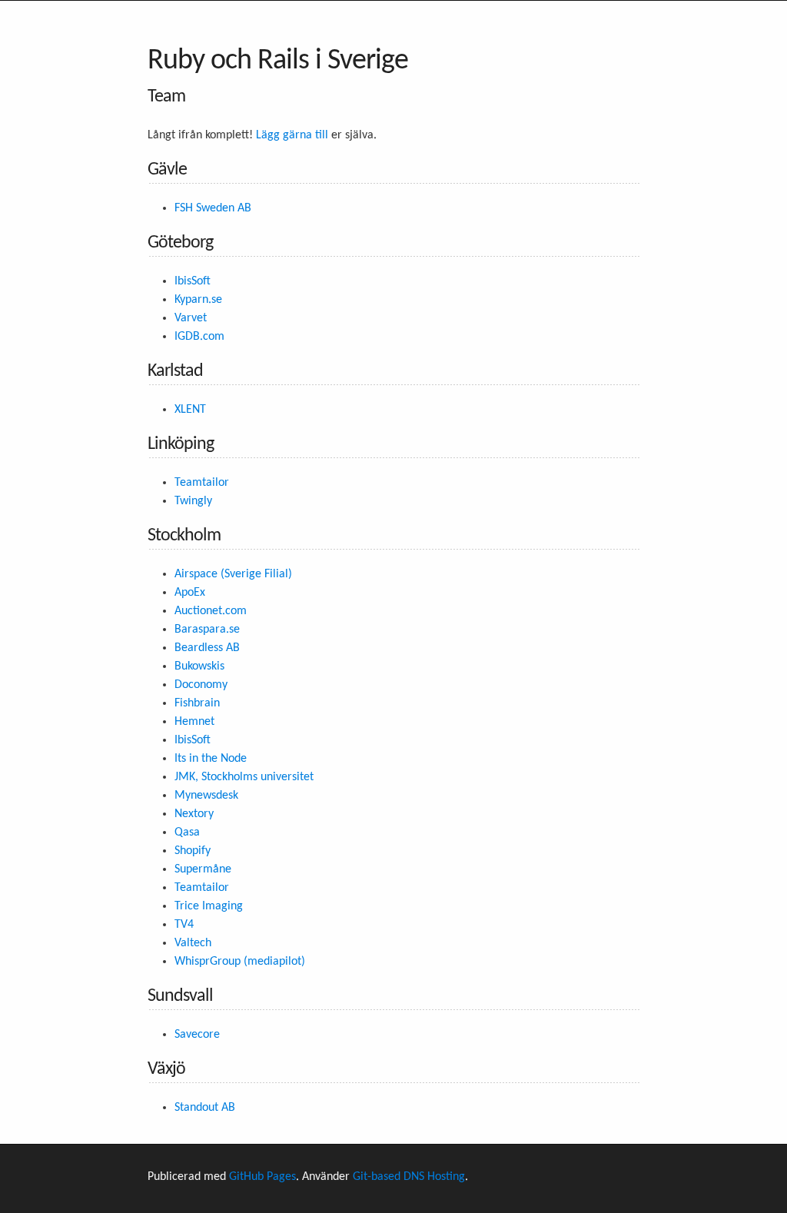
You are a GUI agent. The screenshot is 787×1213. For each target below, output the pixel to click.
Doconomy (200, 685)
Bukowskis (199, 666)
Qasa (187, 832)
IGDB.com (199, 337)
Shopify (192, 851)
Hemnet (194, 722)
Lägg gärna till (292, 135)
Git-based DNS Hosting (409, 1177)
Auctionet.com (210, 611)
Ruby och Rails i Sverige (278, 61)
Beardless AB (207, 648)
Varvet (190, 318)
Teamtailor (201, 483)
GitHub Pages (262, 1177)
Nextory (194, 814)
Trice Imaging (208, 906)
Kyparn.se (198, 300)
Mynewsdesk (206, 795)
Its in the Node (210, 759)
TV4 (184, 925)
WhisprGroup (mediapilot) (239, 961)
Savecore (197, 1035)
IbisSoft (192, 281)
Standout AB (204, 1108)
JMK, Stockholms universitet (244, 777)
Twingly (193, 501)
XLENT (190, 410)
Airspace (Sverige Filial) (233, 574)
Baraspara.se (207, 629)
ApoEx (189, 593)
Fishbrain (197, 703)
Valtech (192, 943)
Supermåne (202, 869)
